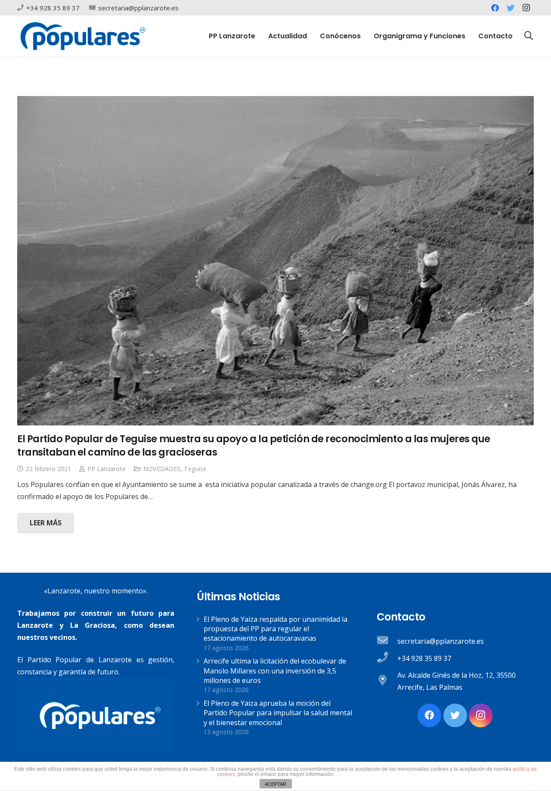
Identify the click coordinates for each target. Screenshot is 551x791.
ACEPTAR (275, 784)
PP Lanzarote (106, 469)
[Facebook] (495, 8)
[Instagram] (526, 8)
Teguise (195, 469)
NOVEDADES (161, 469)
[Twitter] (510, 8)
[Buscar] (528, 36)
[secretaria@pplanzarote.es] (387, 641)
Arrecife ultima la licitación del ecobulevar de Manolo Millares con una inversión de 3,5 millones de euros (275, 670)
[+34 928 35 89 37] (387, 658)
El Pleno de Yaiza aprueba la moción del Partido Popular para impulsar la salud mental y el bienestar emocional (278, 712)
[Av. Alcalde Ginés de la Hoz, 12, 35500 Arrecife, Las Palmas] (387, 681)
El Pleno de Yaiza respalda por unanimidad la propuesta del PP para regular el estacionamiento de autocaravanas (275, 628)
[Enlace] (83, 36)
